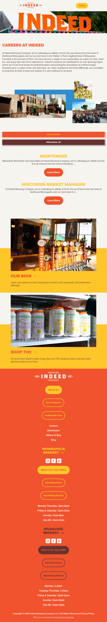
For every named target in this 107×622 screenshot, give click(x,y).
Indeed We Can (53, 415)
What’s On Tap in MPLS (53, 469)
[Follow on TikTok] (59, 461)
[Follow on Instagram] (48, 461)
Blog (53, 440)
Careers (53, 426)
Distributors (53, 430)
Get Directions (53, 482)
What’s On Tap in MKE (53, 550)
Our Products (53, 402)
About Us (53, 389)
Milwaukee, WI (53, 142)
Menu (82, 5)
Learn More (53, 172)
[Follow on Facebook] (53, 461)
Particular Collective (64, 617)
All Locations (53, 134)
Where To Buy (53, 435)
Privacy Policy (87, 613)
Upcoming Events (53, 495)
